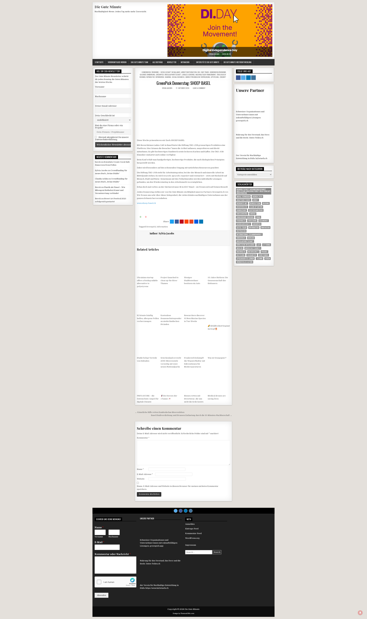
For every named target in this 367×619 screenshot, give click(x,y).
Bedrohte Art (242, 203)
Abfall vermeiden (243, 196)
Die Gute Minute (108, 6)
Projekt (264, 251)
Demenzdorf (241, 210)
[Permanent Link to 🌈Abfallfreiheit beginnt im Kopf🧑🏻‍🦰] (219, 306)
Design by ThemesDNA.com (183, 613)
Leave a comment (199, 88)
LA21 (258, 244)
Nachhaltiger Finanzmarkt (206, 74)
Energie (253, 213)
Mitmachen (185, 62)
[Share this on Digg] (196, 222)
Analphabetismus (243, 200)
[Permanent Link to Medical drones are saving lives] (219, 382)
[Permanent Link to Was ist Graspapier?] (219, 344)
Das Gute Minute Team (139, 62)
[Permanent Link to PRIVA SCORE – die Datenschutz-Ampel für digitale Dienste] (148, 382)
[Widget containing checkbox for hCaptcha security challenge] (115, 582)
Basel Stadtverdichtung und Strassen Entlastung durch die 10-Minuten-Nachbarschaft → (191, 415)
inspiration (241, 231)
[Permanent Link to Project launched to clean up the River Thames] (172, 263)
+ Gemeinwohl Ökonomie (150, 72)
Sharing (168, 77)
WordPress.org (192, 538)
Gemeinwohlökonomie (218, 72)
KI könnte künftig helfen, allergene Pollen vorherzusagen (148, 318)
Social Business (178, 77)
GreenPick (160, 74)
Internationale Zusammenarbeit (249, 234)
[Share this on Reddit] (187, 222)
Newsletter (171, 62)
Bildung (266, 203)
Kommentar (143, 438)
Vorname (99, 87)
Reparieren (160, 77)
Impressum (190, 545)
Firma (258, 217)
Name (140, 469)
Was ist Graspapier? (217, 358)
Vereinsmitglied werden (117, 62)
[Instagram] (191, 511)
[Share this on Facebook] (177, 222)
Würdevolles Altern (244, 262)
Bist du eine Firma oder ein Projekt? (109, 126)
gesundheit (263, 220)
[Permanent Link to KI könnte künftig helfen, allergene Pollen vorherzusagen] (148, 301)
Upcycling (215, 77)
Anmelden (190, 524)
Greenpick (151, 227)
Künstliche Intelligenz (246, 244)
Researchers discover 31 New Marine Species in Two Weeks (195, 318)
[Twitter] (175, 511)
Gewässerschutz (243, 224)
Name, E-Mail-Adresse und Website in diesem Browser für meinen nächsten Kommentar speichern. (177, 487)
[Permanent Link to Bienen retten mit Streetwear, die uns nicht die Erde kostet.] (195, 382)
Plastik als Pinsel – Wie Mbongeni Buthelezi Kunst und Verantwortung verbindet (110, 190)
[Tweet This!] (172, 222)
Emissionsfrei (242, 213)
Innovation (265, 227)
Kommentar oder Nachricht (113, 554)
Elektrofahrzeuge (256, 210)
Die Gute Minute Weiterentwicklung (237, 62)
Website (141, 479)
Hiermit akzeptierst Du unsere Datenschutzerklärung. (112, 138)
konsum (251, 238)
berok (98, 162)
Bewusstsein (255, 203)
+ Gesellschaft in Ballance (170, 72)
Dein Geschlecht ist (105, 115)
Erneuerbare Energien (245, 217)
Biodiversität (242, 207)
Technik (259, 258)
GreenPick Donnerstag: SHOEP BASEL (184, 83)
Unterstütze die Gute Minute (207, 62)
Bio (199, 72)
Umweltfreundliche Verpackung (197, 77)
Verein (267, 258)
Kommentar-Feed (193, 533)
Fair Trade (205, 72)
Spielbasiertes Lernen (245, 258)
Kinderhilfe (241, 238)
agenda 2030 (257, 196)
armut (255, 200)
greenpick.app (156, 546)
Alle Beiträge (158, 62)
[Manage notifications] (360, 612)
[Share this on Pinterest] (182, 222)
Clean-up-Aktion (256, 207)
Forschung (252, 220)
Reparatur (150, 77)
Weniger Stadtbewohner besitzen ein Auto (192, 280)
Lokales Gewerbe (188, 74)
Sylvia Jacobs (214, 54)
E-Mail (99, 542)
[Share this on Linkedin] (201, 222)
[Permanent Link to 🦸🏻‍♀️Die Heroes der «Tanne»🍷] (172, 382)
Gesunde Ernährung (147, 74)
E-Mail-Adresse (145, 474)
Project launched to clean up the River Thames (169, 280)
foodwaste (241, 220)
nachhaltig (241, 251)
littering (266, 244)
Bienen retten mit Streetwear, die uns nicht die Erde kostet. (194, 399)
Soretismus (263, 255)
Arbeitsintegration (189, 72)
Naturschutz (253, 251)
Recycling (241, 255)
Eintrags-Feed (191, 529)
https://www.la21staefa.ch (156, 588)
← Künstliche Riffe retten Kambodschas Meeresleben (159, 412)
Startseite (99, 62)
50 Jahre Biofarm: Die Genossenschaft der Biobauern (218, 280)
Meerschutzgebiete (252, 248)
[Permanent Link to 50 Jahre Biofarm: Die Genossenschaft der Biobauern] (219, 263)
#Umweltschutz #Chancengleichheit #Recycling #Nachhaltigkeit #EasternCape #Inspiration (254, 191)
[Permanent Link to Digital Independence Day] (219, 30)
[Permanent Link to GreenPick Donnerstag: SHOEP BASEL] (183, 114)
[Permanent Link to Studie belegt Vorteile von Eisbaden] (148, 344)
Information (162, 227)
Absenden (101, 595)
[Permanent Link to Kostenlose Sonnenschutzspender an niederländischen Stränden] (172, 301)
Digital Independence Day (220, 50)
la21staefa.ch (261, 158)
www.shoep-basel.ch (146, 203)
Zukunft (223, 77)
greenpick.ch (242, 121)
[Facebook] (180, 511)
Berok (98, 187)
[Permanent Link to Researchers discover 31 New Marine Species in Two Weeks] (195, 301)
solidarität (251, 255)
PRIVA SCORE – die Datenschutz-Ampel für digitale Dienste (148, 399)
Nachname (100, 96)
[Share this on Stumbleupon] (191, 222)
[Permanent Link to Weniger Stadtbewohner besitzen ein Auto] (195, 263)
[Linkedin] (186, 511)
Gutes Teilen (241, 227)
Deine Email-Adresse (106, 106)
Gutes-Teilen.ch (256, 138)
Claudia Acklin (101, 179)
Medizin (240, 248)
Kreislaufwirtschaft (173, 74)
